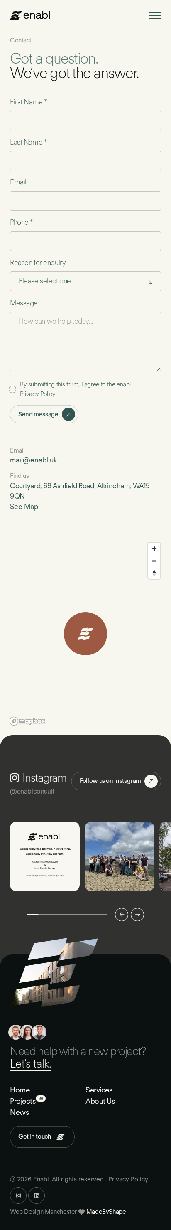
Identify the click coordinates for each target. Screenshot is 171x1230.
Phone (21, 222)
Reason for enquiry (38, 262)
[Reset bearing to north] (154, 573)
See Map (24, 506)
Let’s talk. (30, 1063)
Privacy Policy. (128, 1179)
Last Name (28, 142)
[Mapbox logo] (27, 721)
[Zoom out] (154, 561)
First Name (28, 102)
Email (18, 182)
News (19, 1112)
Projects (23, 1100)
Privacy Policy (38, 394)
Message (24, 303)
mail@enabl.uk (33, 460)
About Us (100, 1101)
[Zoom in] (154, 549)
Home (19, 1089)
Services (99, 1089)
